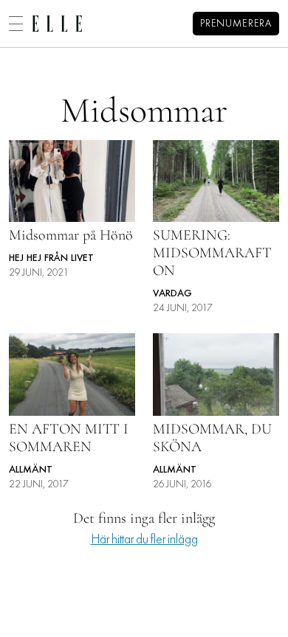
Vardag (172, 294)
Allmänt (30, 470)
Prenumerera (236, 24)
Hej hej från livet (51, 258)
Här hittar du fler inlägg (144, 540)
